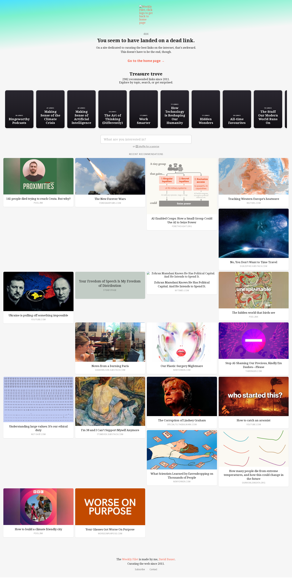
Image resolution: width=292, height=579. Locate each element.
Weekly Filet (130, 559)
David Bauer (167, 559)
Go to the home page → (146, 61)
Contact (153, 569)
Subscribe (140, 569)
